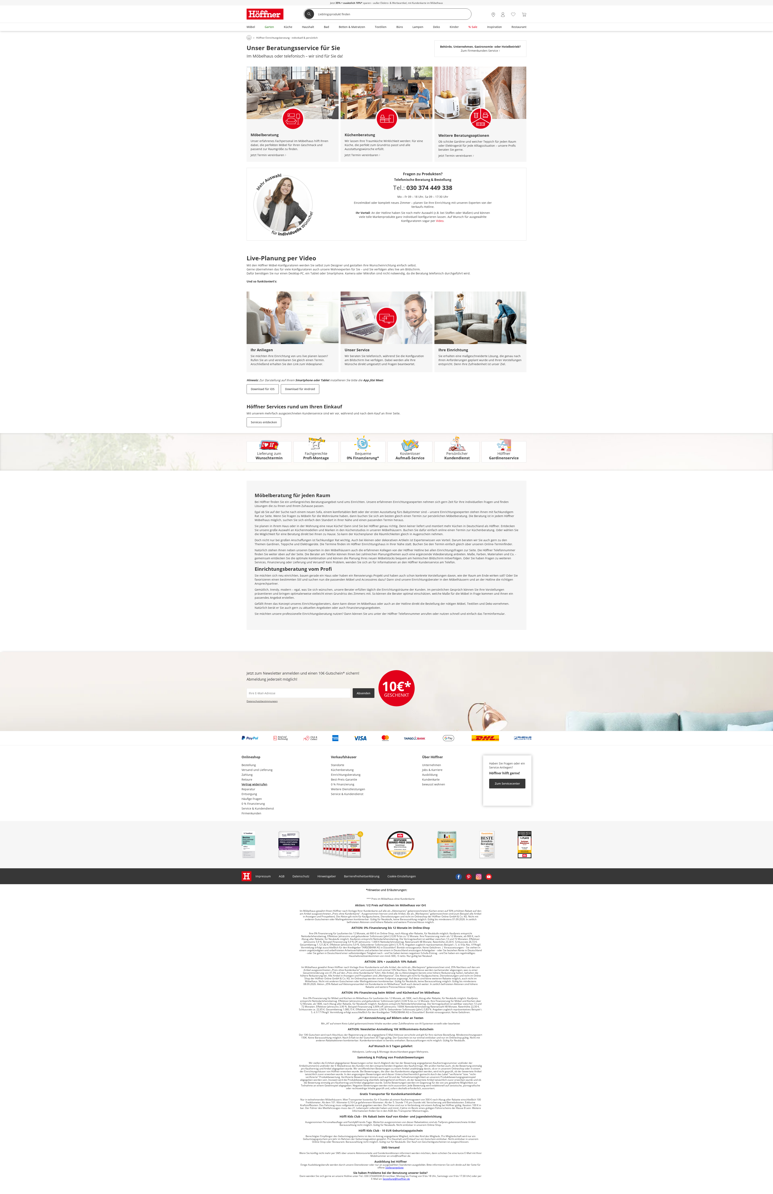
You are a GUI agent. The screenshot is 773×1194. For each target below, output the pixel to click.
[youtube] (489, 876)
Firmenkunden (251, 813)
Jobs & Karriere (432, 770)
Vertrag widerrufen (254, 784)
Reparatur (248, 789)
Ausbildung (430, 775)
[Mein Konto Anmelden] (503, 14)
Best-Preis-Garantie (344, 779)
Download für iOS (263, 389)
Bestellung (249, 765)
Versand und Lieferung (257, 770)
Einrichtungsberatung (346, 775)
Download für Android (300, 389)
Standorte (337, 765)
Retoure (247, 779)
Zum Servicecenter (507, 783)
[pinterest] (469, 876)
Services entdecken (264, 422)
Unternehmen (431, 765)
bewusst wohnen (433, 784)
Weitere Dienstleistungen (348, 789)
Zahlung (247, 775)
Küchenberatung (342, 770)
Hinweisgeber (326, 876)
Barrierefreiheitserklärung (361, 876)
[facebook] (459, 876)
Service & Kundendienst (258, 808)
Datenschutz (300, 876)
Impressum (263, 876)
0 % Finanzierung (253, 804)
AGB (281, 876)
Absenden (363, 693)
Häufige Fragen (252, 799)
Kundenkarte (431, 779)
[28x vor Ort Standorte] (493, 14)
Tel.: (422, 187)
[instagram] (479, 876)
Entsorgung (249, 794)
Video (439, 221)
